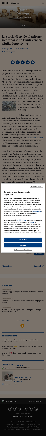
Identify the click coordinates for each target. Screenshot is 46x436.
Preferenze (23, 239)
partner (32, 222)
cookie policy (36, 211)
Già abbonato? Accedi (23, 250)
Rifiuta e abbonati (36, 186)
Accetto (23, 245)
